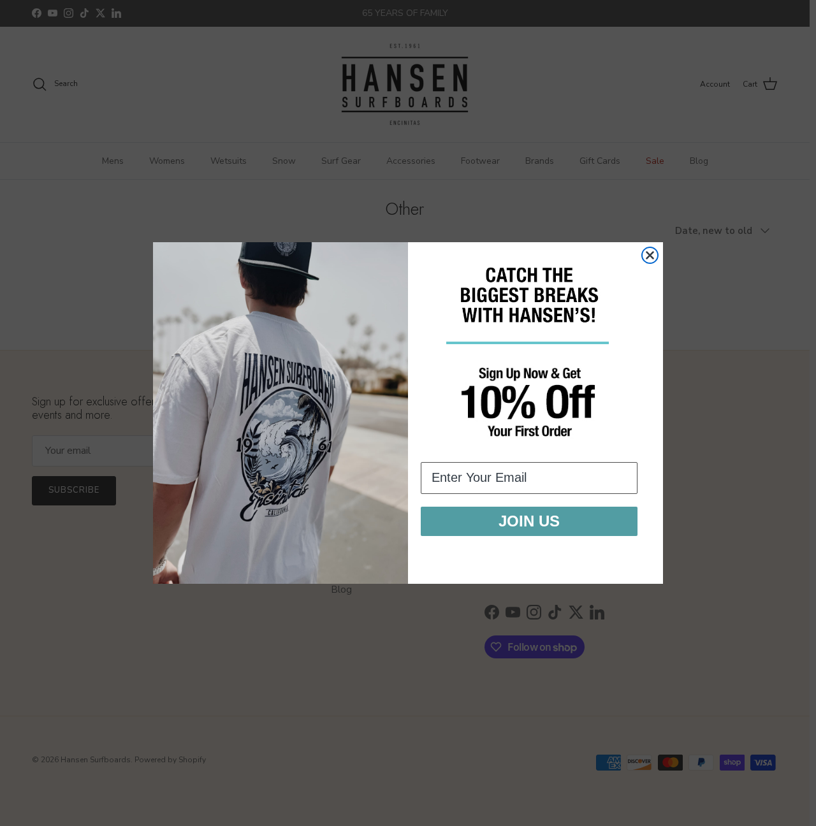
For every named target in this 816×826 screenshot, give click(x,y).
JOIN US (529, 521)
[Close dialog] (650, 255)
